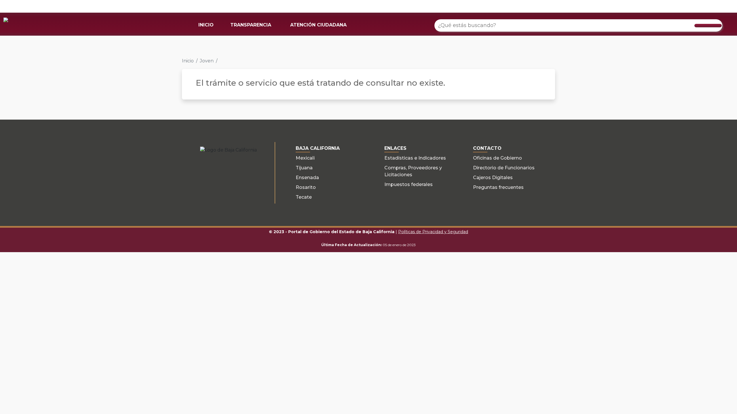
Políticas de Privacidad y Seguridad (433, 231)
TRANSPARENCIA (250, 25)
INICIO (206, 25)
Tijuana (304, 167)
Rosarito (306, 187)
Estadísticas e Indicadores (415, 158)
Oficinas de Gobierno (497, 158)
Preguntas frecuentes (498, 187)
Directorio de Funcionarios (504, 167)
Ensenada (307, 177)
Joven (207, 61)
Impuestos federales (408, 184)
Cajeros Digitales (493, 177)
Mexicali (305, 158)
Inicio (188, 61)
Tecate (304, 197)
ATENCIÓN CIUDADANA (318, 25)
